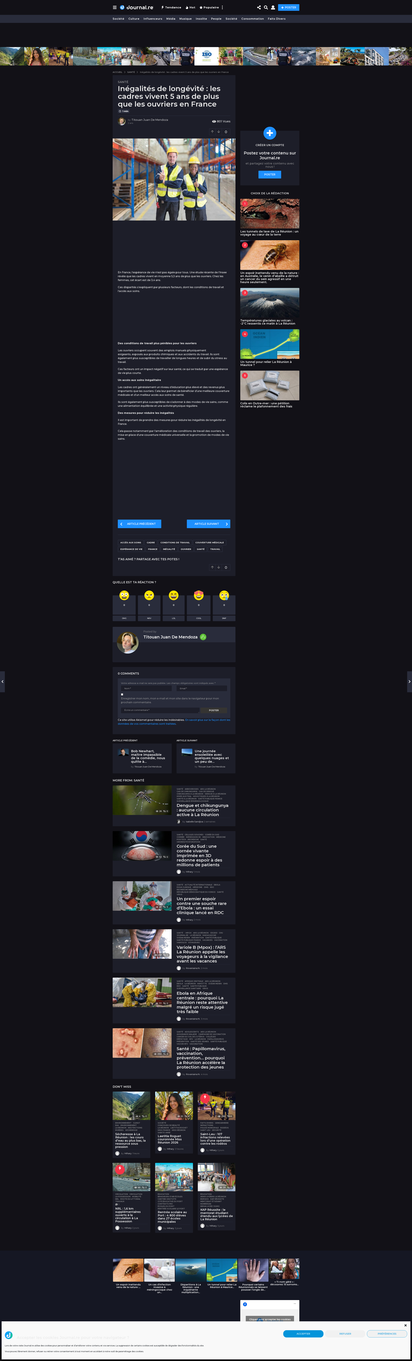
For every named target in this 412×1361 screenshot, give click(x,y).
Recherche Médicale (187, 890)
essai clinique (184, 887)
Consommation (252, 18)
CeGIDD (213, 933)
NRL (117, 1199)
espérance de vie (131, 549)
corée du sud (212, 835)
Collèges (211, 1037)
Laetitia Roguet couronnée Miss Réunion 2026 (170, 1139)
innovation (208, 837)
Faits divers (277, 18)
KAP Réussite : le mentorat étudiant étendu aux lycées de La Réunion (216, 1214)
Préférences (387, 1333)
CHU (221, 933)
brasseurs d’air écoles (170, 1197)
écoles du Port (166, 1206)
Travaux (119, 1201)
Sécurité (216, 1130)
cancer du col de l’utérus (190, 1037)
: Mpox (188, 933)
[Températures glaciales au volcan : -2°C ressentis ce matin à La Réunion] (269, 302)
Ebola (217, 885)
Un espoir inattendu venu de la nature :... (128, 1286)
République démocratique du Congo (196, 892)
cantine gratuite (167, 1199)
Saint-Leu (205, 1130)
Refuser (345, 1333)
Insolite (201, 18)
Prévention (198, 938)
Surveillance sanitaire (189, 988)
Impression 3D (193, 837)
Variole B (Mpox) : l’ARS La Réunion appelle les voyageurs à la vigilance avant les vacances (202, 954)
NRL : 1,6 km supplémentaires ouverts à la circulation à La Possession (128, 1215)
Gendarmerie (222, 1123)
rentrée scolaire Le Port (171, 1209)
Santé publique (213, 938)
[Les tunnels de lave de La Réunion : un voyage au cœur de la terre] (269, 213)
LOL (173, 618)
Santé (123, 82)
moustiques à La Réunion (206, 796)
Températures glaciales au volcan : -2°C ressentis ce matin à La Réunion (267, 322)
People (216, 18)
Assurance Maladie (187, 1034)
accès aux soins (130, 542)
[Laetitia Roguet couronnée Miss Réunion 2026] (174, 1106)
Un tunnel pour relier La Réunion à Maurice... (221, 1286)
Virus (179, 894)
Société (118, 18)
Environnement (123, 1123)
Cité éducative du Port (170, 1201)
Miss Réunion (178, 1130)
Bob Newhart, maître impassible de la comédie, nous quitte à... (148, 756)
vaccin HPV (182, 1044)
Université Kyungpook (188, 842)
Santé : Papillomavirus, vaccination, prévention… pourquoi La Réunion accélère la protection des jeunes (201, 1058)
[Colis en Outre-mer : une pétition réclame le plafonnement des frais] (269, 385)
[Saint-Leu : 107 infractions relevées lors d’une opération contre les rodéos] (216, 1106)
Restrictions (135, 1128)
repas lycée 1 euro (210, 1206)
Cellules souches (194, 835)
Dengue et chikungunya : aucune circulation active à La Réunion (203, 810)
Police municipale (209, 1128)
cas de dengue (206, 791)
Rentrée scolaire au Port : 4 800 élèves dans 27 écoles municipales (172, 1216)
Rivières (119, 1130)
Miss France (164, 1130)
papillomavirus (215, 1039)
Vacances (207, 940)
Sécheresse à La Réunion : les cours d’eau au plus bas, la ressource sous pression (130, 1140)
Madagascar (209, 935)
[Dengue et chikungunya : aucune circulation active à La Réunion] (142, 800)
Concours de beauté (169, 1125)
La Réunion (195, 935)
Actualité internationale (198, 885)
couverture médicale (209, 542)
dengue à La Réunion (215, 794)
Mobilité (136, 1197)
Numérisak (205, 1204)
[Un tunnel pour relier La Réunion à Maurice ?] (269, 344)
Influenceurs (153, 18)
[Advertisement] (206, 35)
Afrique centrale (194, 981)
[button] (405, 1325)
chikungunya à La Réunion (190, 794)
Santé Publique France (210, 799)
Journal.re (182, 935)
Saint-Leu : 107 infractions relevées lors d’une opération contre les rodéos (215, 1138)
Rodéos (224, 1128)
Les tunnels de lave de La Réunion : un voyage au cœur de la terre (269, 233)
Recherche (193, 839)
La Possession (123, 1197)
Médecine (221, 837)
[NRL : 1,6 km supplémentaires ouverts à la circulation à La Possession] (131, 1177)
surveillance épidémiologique (193, 801)
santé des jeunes (200, 1041)
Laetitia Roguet (179, 1128)
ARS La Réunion (208, 789)
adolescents (192, 1032)
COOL (198, 618)
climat (136, 1123)
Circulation (121, 1194)
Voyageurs (194, 942)
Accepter (303, 1333)
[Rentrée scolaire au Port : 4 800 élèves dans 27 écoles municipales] (174, 1177)
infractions (206, 1125)
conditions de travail (175, 542)
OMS (206, 887)
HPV (191, 1039)
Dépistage (182, 1039)
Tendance (173, 7)
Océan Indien (183, 938)
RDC (212, 887)
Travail (215, 549)
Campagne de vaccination (212, 1034)
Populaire (211, 7)
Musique (185, 18)
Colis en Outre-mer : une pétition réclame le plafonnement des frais (266, 405)
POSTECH (181, 839)
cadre (151, 542)
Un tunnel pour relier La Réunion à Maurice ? (266, 363)
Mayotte (202, 984)
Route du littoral (130, 1199)
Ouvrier (186, 549)
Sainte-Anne (164, 1133)
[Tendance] (205, 1098)
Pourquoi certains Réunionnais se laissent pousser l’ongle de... (253, 1287)
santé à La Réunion (187, 799)
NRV (149, 618)
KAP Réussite (217, 1199)
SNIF (224, 618)
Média (170, 18)
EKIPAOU (204, 1199)
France (152, 549)
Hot (192, 7)
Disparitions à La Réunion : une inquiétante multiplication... (191, 1288)
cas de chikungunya (187, 791)
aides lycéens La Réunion (213, 1197)
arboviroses (192, 789)
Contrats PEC (165, 1204)
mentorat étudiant (211, 1201)
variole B (182, 942)
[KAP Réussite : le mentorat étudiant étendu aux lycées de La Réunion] (216, 1177)
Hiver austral (184, 796)
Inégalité (169, 549)
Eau (117, 1125)
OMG (124, 618)
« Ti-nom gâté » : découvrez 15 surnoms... (284, 1283)
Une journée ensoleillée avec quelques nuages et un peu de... (212, 756)
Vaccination (220, 940)
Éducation (163, 1194)
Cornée (180, 837)
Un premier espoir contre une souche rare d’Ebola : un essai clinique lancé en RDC (202, 905)
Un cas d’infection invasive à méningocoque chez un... (159, 1288)
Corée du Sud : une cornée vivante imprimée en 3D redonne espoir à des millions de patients (199, 855)
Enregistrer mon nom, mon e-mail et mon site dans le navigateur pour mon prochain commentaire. (170, 700)
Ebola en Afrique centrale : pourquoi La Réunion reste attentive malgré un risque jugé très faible (202, 1002)
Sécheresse (131, 1130)
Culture (134, 18)
